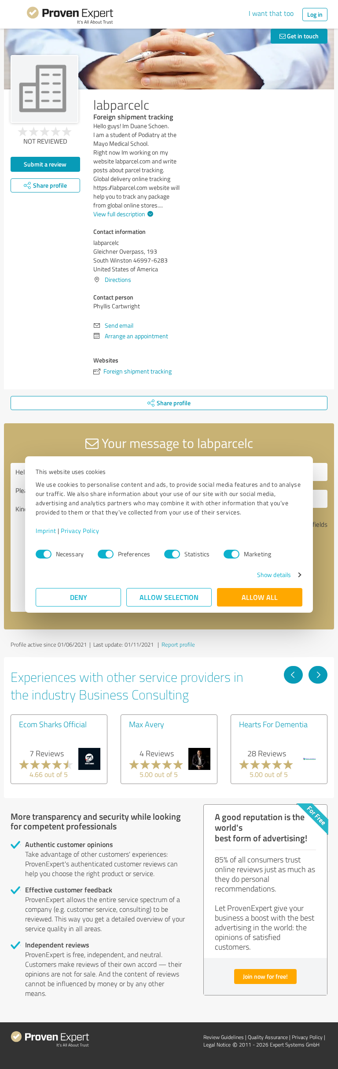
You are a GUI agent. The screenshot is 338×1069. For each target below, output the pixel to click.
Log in (315, 14)
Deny (78, 597)
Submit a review (45, 164)
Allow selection (169, 597)
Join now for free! (265, 976)
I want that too (271, 13)
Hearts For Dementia (273, 724)
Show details (274, 574)
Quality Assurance (268, 1037)
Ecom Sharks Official (53, 724)
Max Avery (146, 724)
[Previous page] (293, 675)
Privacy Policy (80, 530)
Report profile (178, 644)
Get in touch (302, 36)
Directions (118, 279)
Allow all (260, 597)
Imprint (46, 530)
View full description (119, 214)
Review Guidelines (223, 1037)
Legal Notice (217, 1044)
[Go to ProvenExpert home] (70, 17)
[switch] (106, 554)
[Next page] (318, 675)
